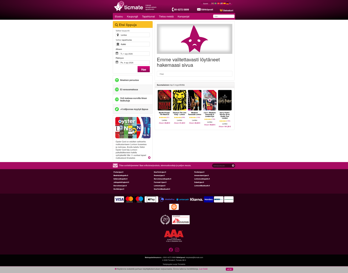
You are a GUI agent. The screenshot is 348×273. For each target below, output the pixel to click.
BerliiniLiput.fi (119, 189)
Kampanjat (183, 16)
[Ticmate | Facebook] (171, 250)
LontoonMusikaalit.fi (202, 185)
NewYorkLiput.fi (160, 172)
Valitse (124, 39)
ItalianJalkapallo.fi (120, 179)
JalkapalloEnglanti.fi (121, 182)
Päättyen (120, 58)
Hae (143, 69)
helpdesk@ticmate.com (194, 257)
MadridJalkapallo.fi (121, 175)
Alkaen (119, 49)
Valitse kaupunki (123, 30)
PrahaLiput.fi (118, 172)
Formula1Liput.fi (160, 182)
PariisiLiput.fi (199, 172)
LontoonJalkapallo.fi (202, 179)
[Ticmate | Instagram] (177, 250)
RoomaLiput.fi (159, 175)
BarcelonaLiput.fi (120, 185)
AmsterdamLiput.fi (201, 175)
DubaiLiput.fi (199, 182)
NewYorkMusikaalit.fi (162, 189)
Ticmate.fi (171, 260)
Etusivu (119, 16)
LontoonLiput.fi (159, 185)
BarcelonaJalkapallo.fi (162, 179)
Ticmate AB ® (181, 260)
